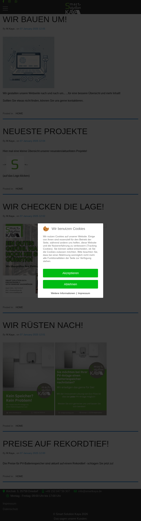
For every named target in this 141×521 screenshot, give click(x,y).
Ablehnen (70, 284)
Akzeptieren (70, 273)
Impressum (84, 293)
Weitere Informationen (63, 293)
